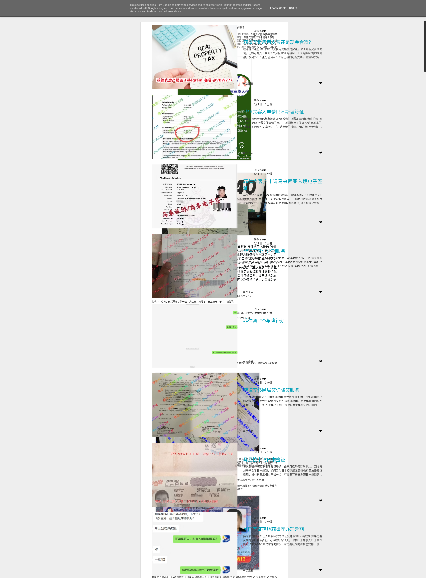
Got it (293, 8)
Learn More (278, 8)
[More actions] (320, 32)
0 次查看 (248, 83)
